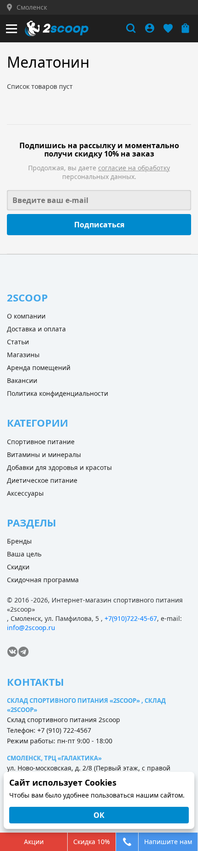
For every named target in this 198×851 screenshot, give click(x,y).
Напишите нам (168, 841)
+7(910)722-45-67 (131, 618)
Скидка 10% (91, 841)
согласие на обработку (134, 167)
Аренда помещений (38, 367)
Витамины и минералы (44, 454)
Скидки (18, 566)
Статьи (18, 341)
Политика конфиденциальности (57, 393)
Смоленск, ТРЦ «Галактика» (54, 758)
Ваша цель (24, 554)
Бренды (19, 541)
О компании (26, 316)
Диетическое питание (42, 480)
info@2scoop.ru (31, 627)
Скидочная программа (43, 579)
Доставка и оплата (36, 328)
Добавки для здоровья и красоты (59, 467)
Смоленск (32, 7)
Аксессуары (25, 493)
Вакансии (22, 380)
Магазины (23, 354)
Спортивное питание (41, 441)
